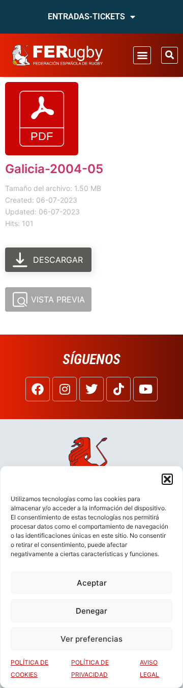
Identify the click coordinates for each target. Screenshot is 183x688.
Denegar (91, 611)
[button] (167, 479)
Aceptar (92, 583)
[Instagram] (64, 389)
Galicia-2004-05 (54, 168)
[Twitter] (91, 389)
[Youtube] (145, 389)
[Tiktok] (118, 389)
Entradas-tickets (86, 16)
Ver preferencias (91, 639)
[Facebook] (37, 389)
